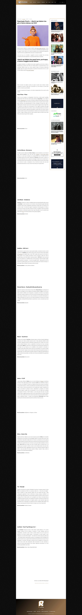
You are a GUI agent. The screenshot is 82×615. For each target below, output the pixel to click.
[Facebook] (59, 2)
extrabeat (20, 254)
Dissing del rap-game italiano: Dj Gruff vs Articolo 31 (57, 82)
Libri (46, 2)
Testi (55, 2)
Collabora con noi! (52, 611)
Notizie (31, 2)
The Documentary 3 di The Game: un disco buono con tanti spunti (56, 31)
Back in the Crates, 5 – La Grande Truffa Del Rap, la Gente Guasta (57, 94)
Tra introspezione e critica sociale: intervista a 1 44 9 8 (56, 144)
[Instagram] (61, 2)
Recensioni (43, 2)
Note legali (38, 611)
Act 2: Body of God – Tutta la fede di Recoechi (56, 54)
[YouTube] (62, 2)
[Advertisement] (41, 12)
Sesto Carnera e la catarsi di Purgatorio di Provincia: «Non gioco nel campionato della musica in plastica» (57, 132)
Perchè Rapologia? (29, 611)
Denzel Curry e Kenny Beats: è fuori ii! (56, 42)
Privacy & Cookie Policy (44, 611)
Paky (23, 211)
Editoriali (34, 2)
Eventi (49, 2)
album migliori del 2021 (41, 48)
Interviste (38, 2)
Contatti (34, 611)
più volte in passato (30, 70)
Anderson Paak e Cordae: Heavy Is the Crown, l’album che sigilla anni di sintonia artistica (57, 66)
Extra (52, 2)
